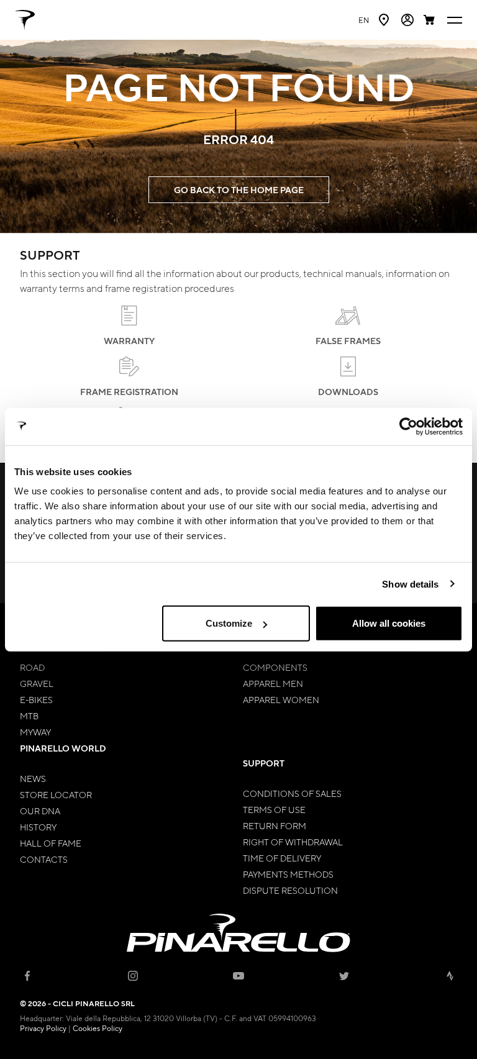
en (363, 20)
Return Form (274, 825)
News (33, 778)
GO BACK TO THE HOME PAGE (239, 190)
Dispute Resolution (290, 890)
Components (275, 667)
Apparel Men (273, 683)
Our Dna (40, 810)
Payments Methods (288, 873)
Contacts (44, 859)
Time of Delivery (282, 857)
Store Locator (56, 794)
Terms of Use (274, 809)
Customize (229, 623)
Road (32, 667)
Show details (410, 583)
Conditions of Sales (292, 793)
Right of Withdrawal (293, 841)
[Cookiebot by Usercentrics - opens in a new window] (408, 426)
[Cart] (430, 20)
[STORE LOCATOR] (385, 20)
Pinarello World (63, 748)
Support (263, 763)
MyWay (35, 731)
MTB (29, 715)
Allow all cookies (388, 623)
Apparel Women (281, 699)
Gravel (36, 683)
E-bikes (36, 699)
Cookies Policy (97, 1028)
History (38, 826)
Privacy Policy (43, 1028)
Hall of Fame (50, 842)
